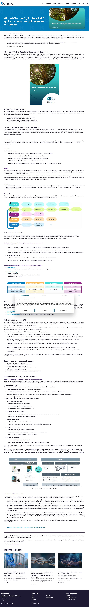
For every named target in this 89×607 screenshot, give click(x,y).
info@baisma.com (5, 600)
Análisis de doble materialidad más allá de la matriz (70, 573)
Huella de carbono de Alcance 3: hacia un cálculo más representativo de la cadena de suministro (41, 574)
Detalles (44, 295)
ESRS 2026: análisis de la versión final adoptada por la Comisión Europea (14, 573)
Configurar (25, 310)
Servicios (48, 3)
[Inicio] (7, 3)
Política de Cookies (70, 599)
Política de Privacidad (71, 597)
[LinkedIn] (12, 603)
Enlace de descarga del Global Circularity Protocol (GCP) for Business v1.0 (26, 527)
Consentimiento (25, 295)
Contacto (73, 3)
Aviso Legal (68, 595)
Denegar (44, 310)
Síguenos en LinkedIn (6, 603)
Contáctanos (15, 544)
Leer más (6, 582)
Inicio (43, 3)
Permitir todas (63, 310)
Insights (67, 3)
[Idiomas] (83, 3)
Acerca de (64, 295)
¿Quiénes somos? (58, 3)
